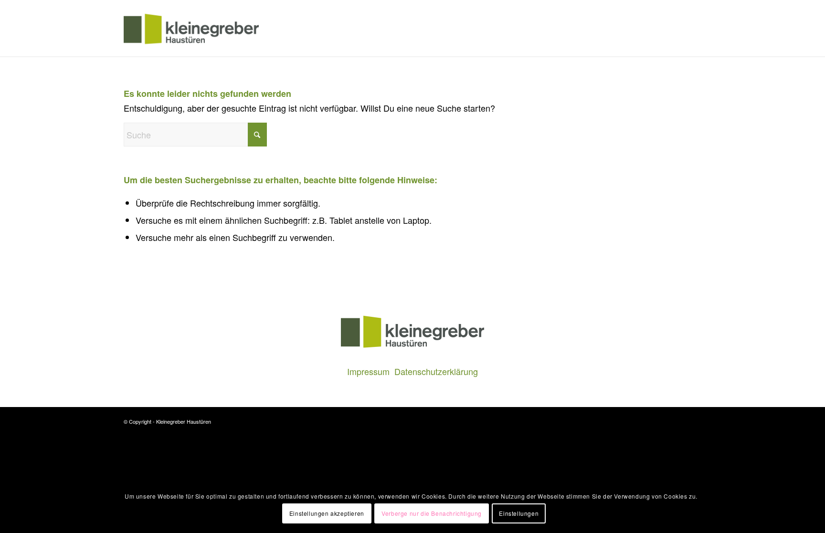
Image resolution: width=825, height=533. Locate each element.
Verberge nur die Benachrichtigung (431, 513)
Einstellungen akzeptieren (326, 513)
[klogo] (191, 28)
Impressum (368, 371)
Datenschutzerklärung (436, 371)
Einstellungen (519, 513)
